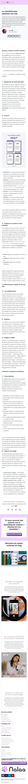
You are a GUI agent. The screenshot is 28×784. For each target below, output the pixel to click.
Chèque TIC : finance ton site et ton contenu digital (14, 694)
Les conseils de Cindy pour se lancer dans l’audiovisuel (14, 637)
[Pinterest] (12, 775)
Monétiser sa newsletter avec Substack (14, 582)
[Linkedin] (9, 775)
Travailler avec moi (6, 735)
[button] (7, 2)
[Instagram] (6, 775)
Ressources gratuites (6, 712)
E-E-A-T (6, 74)
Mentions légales (5, 782)
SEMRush (16, 241)
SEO (4, 8)
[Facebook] (3, 775)
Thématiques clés (5, 723)
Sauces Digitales (5, 747)
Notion (22, 278)
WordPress (6, 492)
